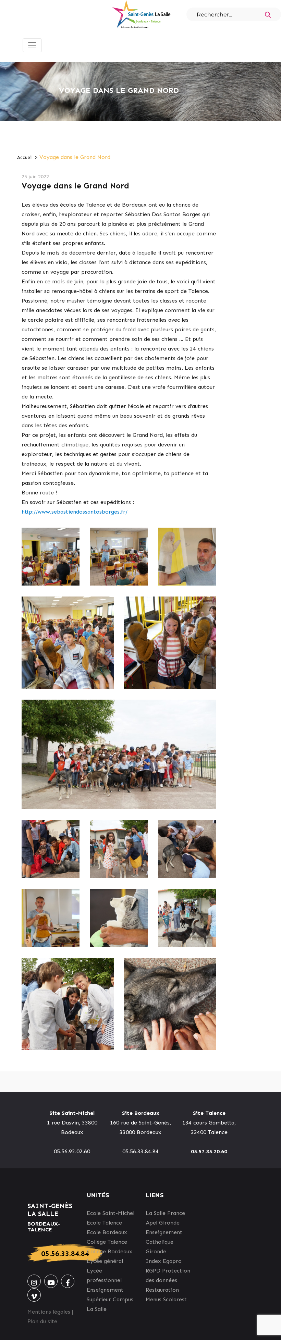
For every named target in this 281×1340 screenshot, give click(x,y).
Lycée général (105, 1261)
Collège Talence (107, 1242)
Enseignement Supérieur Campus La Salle (110, 1299)
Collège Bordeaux (109, 1251)
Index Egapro (164, 1261)
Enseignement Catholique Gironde (164, 1242)
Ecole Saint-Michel (110, 1213)
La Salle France (165, 1213)
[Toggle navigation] (32, 45)
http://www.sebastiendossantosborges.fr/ (74, 511)
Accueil (25, 157)
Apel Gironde (163, 1222)
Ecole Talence (104, 1222)
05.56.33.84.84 (65, 1253)
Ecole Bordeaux (107, 1232)
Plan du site (42, 1321)
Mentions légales (48, 1311)
